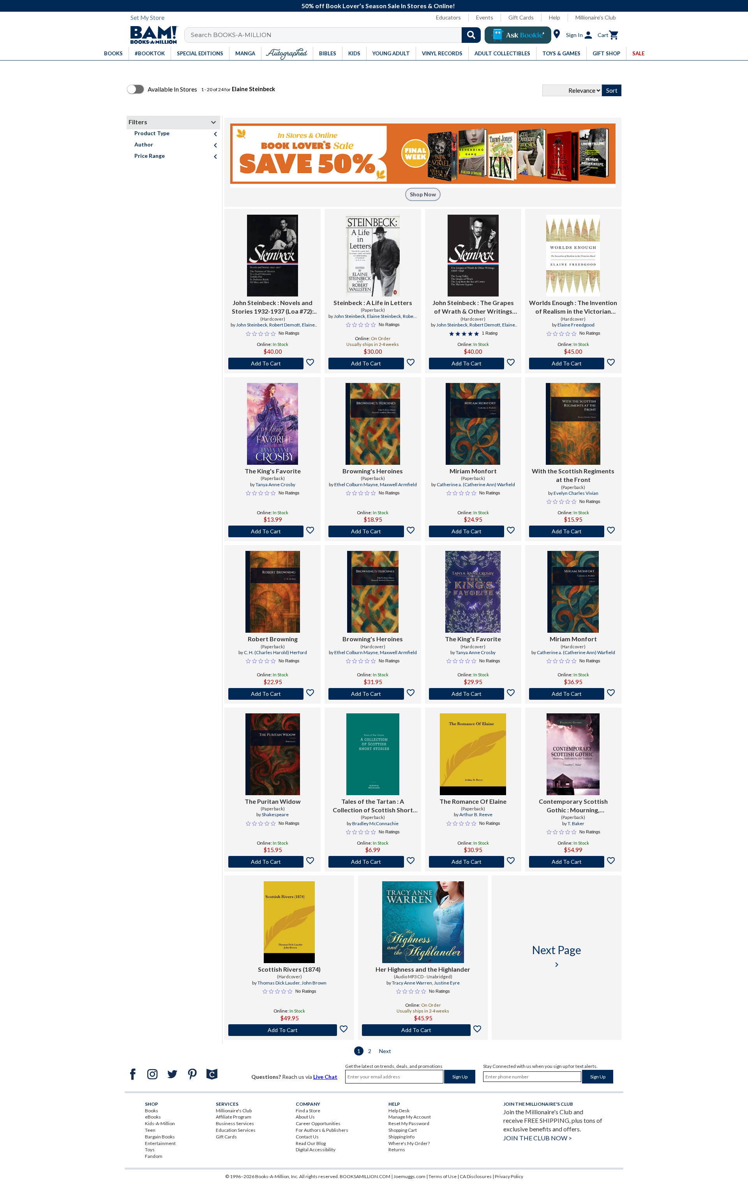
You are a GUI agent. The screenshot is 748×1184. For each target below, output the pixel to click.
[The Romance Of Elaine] (473, 754)
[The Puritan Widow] (272, 754)
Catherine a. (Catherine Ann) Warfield (476, 484)
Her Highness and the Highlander (423, 969)
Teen (150, 1130)
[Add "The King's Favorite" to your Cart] (272, 531)
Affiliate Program (233, 1117)
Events (484, 17)
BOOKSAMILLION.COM (365, 1176)
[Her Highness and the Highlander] (423, 922)
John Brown (314, 983)
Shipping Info (401, 1137)
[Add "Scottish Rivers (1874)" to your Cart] (289, 1030)
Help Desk (398, 1110)
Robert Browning (273, 638)
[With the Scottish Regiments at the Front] (573, 424)
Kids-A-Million (160, 1123)
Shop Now (423, 194)
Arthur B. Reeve (475, 814)
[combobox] (337, 35)
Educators (448, 17)
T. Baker (576, 823)
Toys (150, 1149)
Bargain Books (160, 1137)
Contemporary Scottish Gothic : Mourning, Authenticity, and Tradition (573, 806)
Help (554, 17)
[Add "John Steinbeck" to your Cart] (272, 363)
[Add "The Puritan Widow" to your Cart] (272, 862)
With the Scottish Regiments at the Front (573, 475)
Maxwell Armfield (398, 484)
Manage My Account (409, 1117)
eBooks (153, 1117)
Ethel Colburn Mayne (356, 484)
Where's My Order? (409, 1143)
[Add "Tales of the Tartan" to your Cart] (372, 862)
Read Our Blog (311, 1143)
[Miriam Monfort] (473, 424)
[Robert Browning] (272, 592)
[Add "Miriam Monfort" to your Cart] (473, 531)
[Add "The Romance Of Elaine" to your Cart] (473, 862)
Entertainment (160, 1143)
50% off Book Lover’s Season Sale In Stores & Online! (378, 5)
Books (151, 1110)
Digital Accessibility (315, 1149)
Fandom (153, 1156)
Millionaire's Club (595, 17)
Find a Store (308, 1110)
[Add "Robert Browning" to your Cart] (272, 694)
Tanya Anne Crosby (275, 484)
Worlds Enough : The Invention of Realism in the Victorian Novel (573, 307)
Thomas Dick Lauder (279, 983)
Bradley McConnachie (375, 823)
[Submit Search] (471, 35)
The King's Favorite (273, 471)
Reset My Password (408, 1123)
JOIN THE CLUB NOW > (537, 1138)
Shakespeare (275, 814)
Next (385, 1051)
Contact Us (307, 1137)
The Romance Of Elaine (472, 801)
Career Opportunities (318, 1123)
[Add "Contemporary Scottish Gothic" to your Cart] (573, 862)
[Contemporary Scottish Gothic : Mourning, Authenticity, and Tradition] (573, 754)
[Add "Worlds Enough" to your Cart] (573, 363)
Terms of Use (443, 1176)
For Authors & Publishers (322, 1130)
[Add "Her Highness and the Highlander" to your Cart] (423, 1030)
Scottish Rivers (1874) (289, 969)
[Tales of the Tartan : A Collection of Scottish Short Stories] (372, 754)
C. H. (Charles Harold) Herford (275, 652)
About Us (305, 1117)
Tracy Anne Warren (412, 983)
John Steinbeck (251, 325)
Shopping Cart (402, 1130)
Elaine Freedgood (576, 325)
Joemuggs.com (409, 1176)
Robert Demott (284, 325)
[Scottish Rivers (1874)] (289, 922)
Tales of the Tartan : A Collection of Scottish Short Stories (373, 806)
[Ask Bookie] (518, 35)
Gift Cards (521, 17)
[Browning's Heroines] (373, 424)
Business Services (235, 1123)
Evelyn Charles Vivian (576, 493)
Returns (396, 1149)
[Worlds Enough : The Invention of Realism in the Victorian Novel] (573, 255)
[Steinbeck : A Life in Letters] (372, 255)
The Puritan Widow (273, 801)
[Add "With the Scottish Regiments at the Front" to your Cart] (573, 531)
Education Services (236, 1130)
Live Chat (325, 1076)
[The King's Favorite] (272, 424)
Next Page (556, 956)
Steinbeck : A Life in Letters (372, 302)
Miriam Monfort (473, 471)
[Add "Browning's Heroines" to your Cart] (372, 531)
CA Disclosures (476, 1176)
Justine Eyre (447, 983)
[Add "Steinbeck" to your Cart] (372, 363)
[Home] (151, 35)
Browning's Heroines (372, 471)
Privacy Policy (509, 1176)
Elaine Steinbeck (384, 316)
